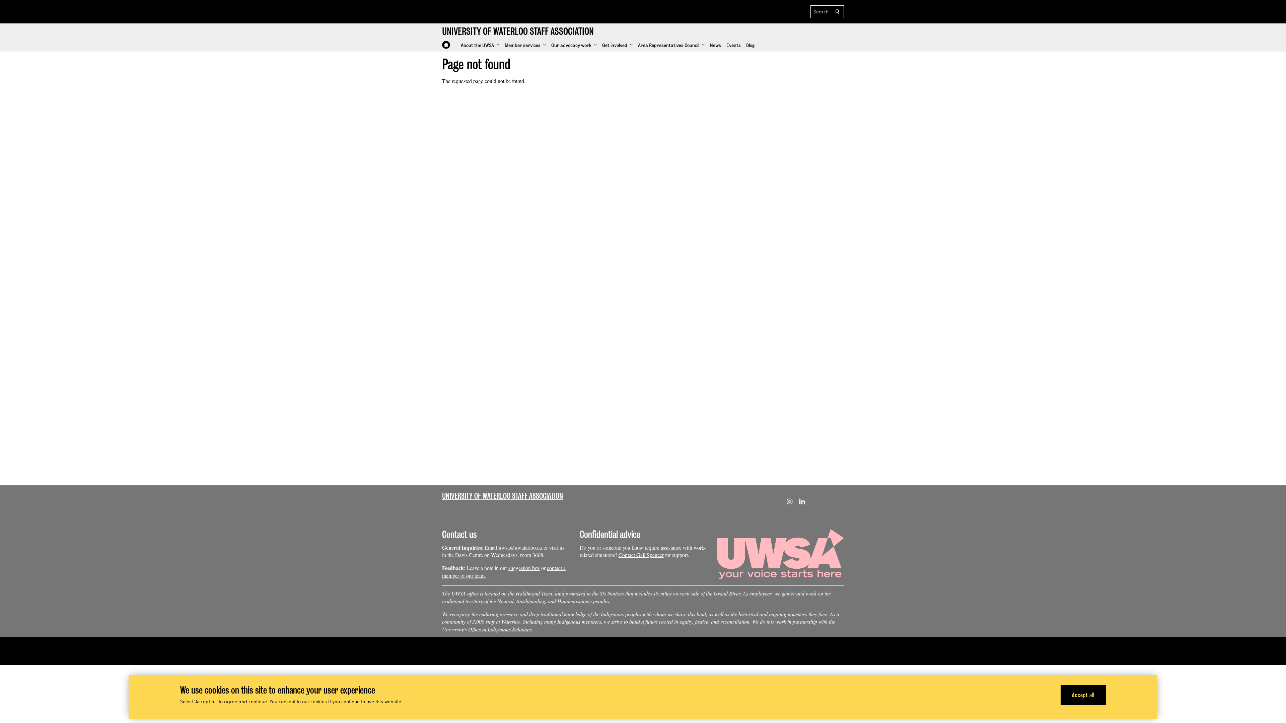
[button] (480, 45)
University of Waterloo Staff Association (502, 495)
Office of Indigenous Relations (500, 629)
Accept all (1083, 694)
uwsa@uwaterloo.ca (520, 547)
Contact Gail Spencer (641, 554)
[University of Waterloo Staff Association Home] (446, 45)
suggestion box (524, 567)
